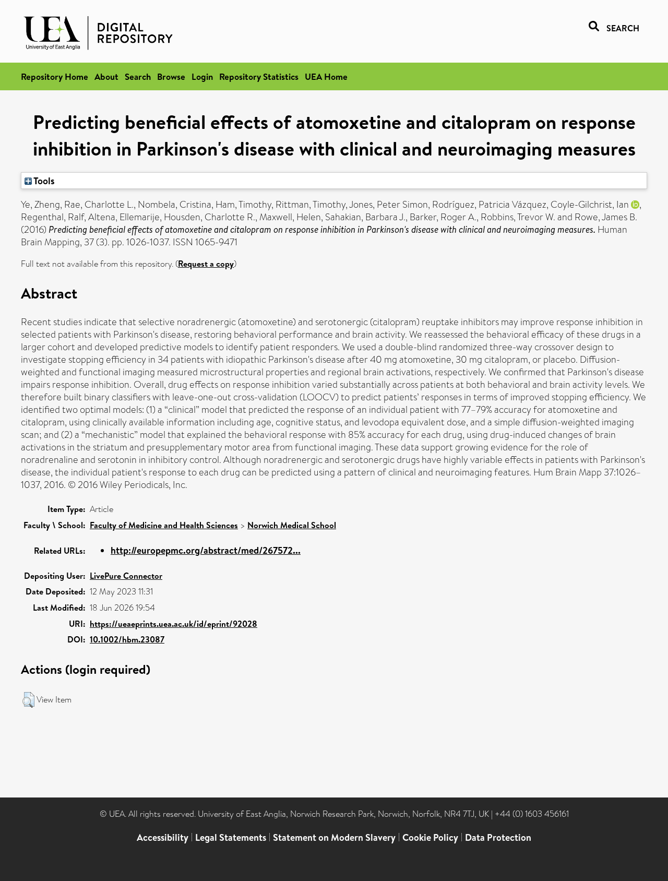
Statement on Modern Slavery (334, 837)
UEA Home (326, 76)
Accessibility (162, 837)
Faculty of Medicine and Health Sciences (164, 525)
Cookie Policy (430, 837)
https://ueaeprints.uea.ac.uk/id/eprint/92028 (173, 623)
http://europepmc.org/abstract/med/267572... (206, 550)
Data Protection (498, 837)
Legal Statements (230, 837)
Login (202, 76)
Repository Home (54, 76)
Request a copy (206, 263)
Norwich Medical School (291, 525)
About (106, 76)
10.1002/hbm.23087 (127, 639)
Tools (43, 180)
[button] (28, 700)
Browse (171, 76)
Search (138, 76)
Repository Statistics (259, 76)
